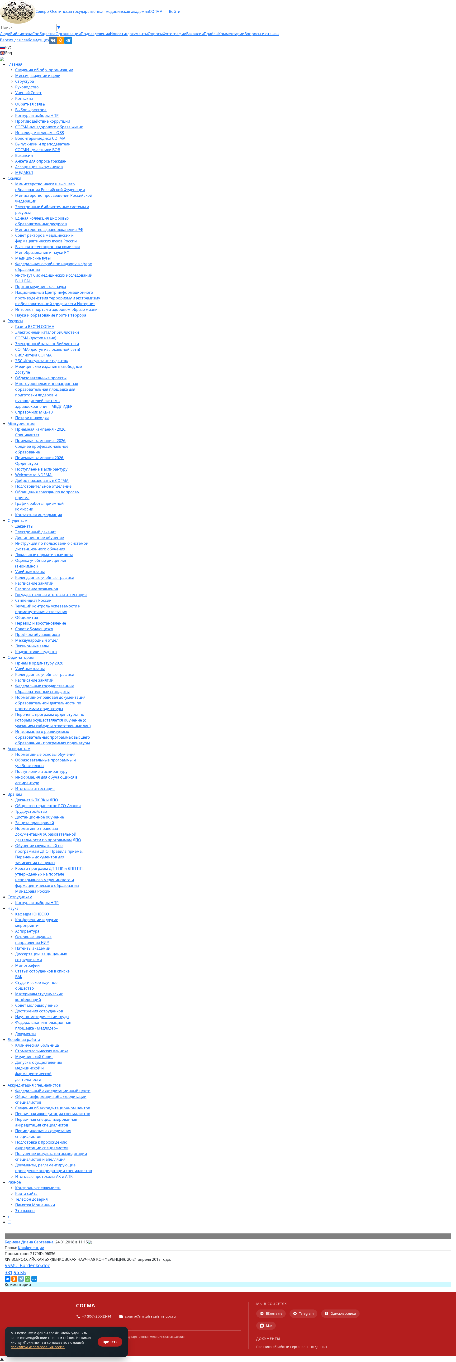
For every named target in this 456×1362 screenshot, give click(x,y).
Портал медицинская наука (40, 286)
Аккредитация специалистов (34, 1085)
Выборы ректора (31, 109)
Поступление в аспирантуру (41, 469)
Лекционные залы (32, 646)
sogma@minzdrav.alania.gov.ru (150, 1316)
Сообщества (44, 33)
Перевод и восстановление (40, 623)
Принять (110, 1341)
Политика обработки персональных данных (291, 1346)
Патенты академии (32, 948)
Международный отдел (36, 640)
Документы (25, 1033)
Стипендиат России (33, 600)
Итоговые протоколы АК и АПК (44, 1176)
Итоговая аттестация (35, 788)
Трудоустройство (31, 811)
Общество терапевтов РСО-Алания (48, 805)
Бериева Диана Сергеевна (29, 1242)
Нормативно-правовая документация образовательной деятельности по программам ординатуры (50, 703)
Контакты (24, 98)
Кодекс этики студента (36, 651)
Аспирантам (19, 748)
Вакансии (195, 33)
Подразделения (95, 33)
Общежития (26, 617)
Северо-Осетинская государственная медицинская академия (92, 11)
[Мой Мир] (34, 1279)
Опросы (155, 33)
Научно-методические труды (42, 1016)
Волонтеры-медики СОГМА (40, 138)
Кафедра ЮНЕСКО (32, 914)
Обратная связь (30, 104)
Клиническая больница (37, 1045)
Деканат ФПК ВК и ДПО (36, 800)
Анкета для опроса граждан (40, 161)
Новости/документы (129, 33)
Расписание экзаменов (36, 589)
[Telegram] (21, 1279)
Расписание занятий (34, 583)
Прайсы (211, 33)
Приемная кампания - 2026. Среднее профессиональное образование (41, 446)
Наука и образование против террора (50, 315)
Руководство (27, 87)
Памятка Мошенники (35, 1205)
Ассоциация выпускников (39, 166)
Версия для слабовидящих (24, 40)
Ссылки (14, 178)
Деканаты (24, 526)
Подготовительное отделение (43, 486)
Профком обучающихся (37, 634)
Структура (24, 81)
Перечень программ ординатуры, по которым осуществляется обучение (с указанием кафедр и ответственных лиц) (53, 720)
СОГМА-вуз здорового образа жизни (49, 127)
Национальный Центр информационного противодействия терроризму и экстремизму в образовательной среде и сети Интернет (57, 298)
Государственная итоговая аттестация (51, 594)
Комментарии (231, 33)
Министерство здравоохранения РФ (49, 229)
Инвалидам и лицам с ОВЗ (39, 132)
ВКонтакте (274, 1313)
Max (269, 1325)
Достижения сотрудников (39, 1011)
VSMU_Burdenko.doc (27, 1268)
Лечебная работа (24, 1039)
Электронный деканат (35, 531)
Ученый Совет (28, 92)
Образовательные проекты (40, 377)
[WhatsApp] (27, 1279)
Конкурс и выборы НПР (37, 115)
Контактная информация (38, 514)
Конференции (31, 1247)
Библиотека (21, 33)
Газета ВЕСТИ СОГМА (34, 326)
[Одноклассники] (14, 1279)
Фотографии (174, 33)
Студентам (17, 520)
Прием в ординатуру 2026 (39, 663)
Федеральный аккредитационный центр (52, 1090)
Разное (14, 1182)
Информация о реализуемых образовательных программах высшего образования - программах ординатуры (52, 737)
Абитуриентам (21, 423)
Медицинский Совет (34, 1056)
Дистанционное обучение (39, 537)
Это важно (25, 1210)
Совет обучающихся (34, 628)
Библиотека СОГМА (33, 355)
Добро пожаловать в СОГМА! (42, 480)
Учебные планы (30, 571)
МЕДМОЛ (24, 172)
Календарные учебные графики (44, 577)
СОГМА (155, 11)
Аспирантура (27, 931)
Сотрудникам (20, 897)
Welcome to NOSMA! (33, 474)
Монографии (27, 965)
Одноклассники (343, 1313)
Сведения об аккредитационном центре (52, 1108)
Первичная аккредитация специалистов (52, 1113)
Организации (68, 33)
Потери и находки (32, 417)
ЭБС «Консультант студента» (41, 360)
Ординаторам (21, 657)
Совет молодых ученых (36, 1005)
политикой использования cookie (38, 1347)
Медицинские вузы (33, 258)
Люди (5, 33)
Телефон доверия (31, 1199)
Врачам (15, 794)
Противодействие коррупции (42, 121)
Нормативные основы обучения (45, 754)
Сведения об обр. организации (44, 69)
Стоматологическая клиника (41, 1051)
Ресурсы (15, 320)
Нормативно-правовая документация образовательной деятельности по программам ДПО (48, 834)
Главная (15, 64)
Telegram (306, 1313)
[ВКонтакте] (7, 1279)
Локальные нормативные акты (44, 554)
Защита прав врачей (34, 822)
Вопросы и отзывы (261, 33)
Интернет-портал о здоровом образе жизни (56, 309)
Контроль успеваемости (38, 1187)
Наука (13, 908)
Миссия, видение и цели (37, 75)
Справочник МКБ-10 (34, 412)
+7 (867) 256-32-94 (96, 1316)
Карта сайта (26, 1193)
